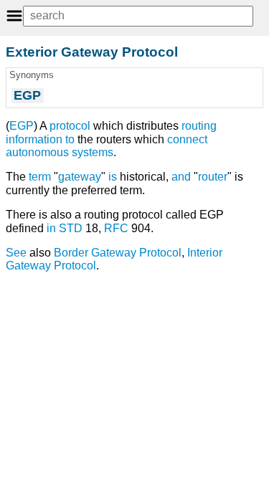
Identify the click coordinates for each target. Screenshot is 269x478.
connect (187, 139)
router (212, 177)
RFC (116, 228)
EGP (21, 126)
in (51, 228)
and (181, 177)
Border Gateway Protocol (117, 253)
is (112, 177)
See (16, 253)
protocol (69, 126)
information (34, 139)
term (40, 177)
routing (199, 126)
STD (70, 228)
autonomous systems (59, 152)
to (70, 139)
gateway (79, 177)
